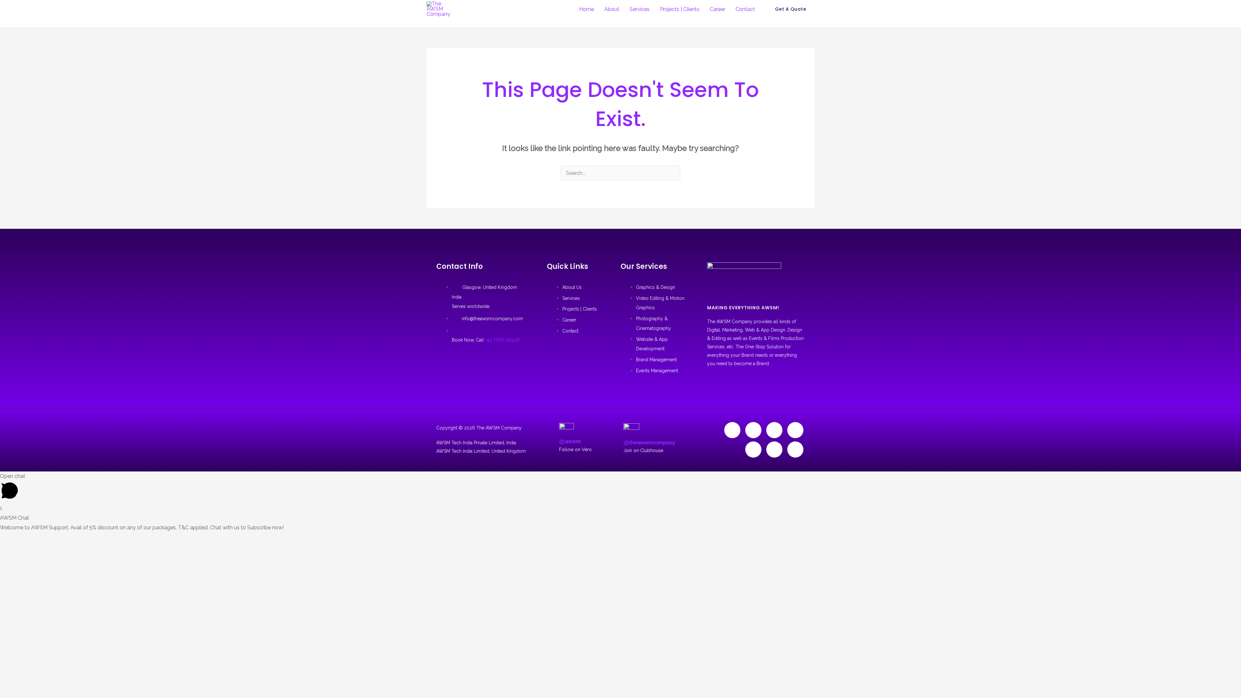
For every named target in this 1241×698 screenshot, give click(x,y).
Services (640, 9)
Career (717, 9)
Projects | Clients (679, 9)
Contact (745, 9)
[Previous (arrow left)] (8, 550)
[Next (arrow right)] (26, 550)
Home (586, 9)
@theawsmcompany (649, 442)
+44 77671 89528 (502, 340)
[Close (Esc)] (62, 538)
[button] (791, 9)
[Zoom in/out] (8, 538)
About (611, 9)
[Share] (44, 538)
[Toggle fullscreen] (26, 538)
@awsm (570, 441)
